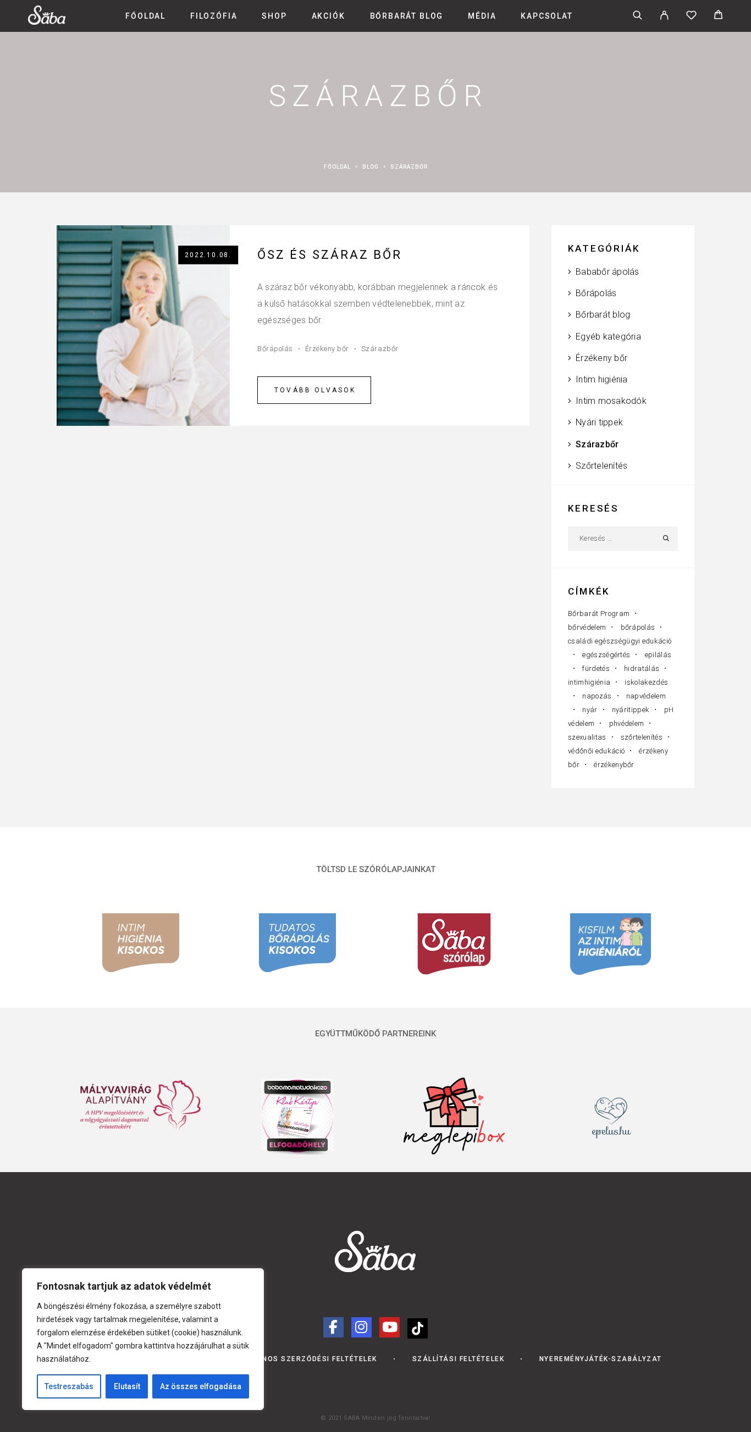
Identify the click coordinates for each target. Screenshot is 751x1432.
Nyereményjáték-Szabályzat (600, 1359)
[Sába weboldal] (375, 1251)
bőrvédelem (587, 627)
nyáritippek (631, 710)
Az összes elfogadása (200, 1386)
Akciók (328, 16)
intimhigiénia (589, 682)
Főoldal (145, 16)
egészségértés (606, 655)
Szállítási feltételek (458, 1359)
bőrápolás (638, 627)
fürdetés (596, 668)
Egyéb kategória (608, 336)
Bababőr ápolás (607, 272)
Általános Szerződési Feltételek (305, 1359)
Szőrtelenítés (601, 465)
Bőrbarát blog (407, 16)
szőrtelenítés (641, 737)
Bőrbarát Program (598, 613)
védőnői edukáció (596, 751)
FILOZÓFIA (213, 16)
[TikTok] (417, 1327)
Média (482, 16)
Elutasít (127, 1386)
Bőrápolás (275, 349)
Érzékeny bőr (327, 349)
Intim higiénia (601, 379)
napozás (596, 696)
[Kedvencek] (691, 16)
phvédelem (626, 723)
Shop (274, 16)
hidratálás (641, 668)
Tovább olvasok (315, 390)
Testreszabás (69, 1386)
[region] (143, 1339)
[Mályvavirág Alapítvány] (140, 1106)
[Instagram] (361, 1327)
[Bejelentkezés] (664, 16)
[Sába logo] (46, 21)
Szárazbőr (380, 349)
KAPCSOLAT (546, 16)
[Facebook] (333, 1327)
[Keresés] (637, 16)
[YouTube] (389, 1327)
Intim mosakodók (611, 401)
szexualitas (587, 737)
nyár (589, 710)
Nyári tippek (599, 422)
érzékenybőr (614, 765)
